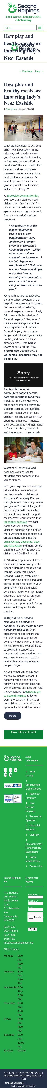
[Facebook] (6, 770)
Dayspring (26, 541)
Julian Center (11, 541)
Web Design (17, 1086)
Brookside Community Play (22, 195)
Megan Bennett (11, 109)
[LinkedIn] (16, 770)
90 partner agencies (15, 522)
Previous (27, 71)
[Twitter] (11, 770)
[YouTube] (11, 774)
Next (37, 71)
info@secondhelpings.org (18, 942)
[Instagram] (6, 774)
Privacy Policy (30, 1076)
